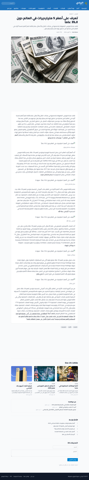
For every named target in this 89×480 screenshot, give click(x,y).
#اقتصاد (75, 327)
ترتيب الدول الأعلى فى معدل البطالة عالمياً (40, 319)
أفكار (49, 8)
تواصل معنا (26, 476)
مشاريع (16, 8)
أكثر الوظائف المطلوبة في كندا (68, 386)
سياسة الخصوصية (17, 476)
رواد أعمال (70, 8)
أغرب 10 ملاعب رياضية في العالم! (67, 407)
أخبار (78, 8)
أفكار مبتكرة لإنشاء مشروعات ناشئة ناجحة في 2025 (61, 423)
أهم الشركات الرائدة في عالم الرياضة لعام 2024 (64, 405)
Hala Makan (75, 32)
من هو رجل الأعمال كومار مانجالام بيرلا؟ (64, 429)
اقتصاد (55, 8)
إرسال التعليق (72, 460)
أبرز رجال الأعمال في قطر (68, 434)
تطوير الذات (32, 8)
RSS (11, 476)
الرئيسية (84, 8)
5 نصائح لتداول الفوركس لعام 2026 (46, 386)
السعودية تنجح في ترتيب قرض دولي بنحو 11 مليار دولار (50, 316)
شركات (62, 8)
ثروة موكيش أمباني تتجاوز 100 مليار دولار (64, 426)
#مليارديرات (63, 327)
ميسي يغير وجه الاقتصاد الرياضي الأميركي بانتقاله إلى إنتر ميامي (59, 409)
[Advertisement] (44, 97)
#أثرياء (69, 327)
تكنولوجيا (41, 8)
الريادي (76, 14)
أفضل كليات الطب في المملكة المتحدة (65, 431)
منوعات (23, 8)
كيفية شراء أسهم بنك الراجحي (24, 386)
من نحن (9, 8)
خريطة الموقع (4, 476)
